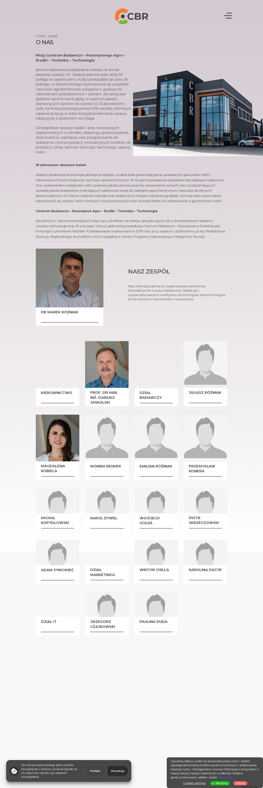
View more (225, 777)
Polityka (95, 770)
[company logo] (131, 16)
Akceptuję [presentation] (117, 770)
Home (41, 36)
